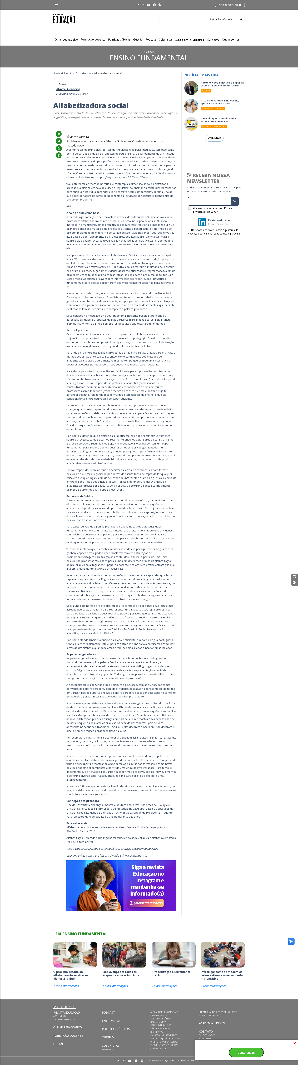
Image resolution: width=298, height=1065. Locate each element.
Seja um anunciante (64, 1019)
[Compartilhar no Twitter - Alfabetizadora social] (59, 141)
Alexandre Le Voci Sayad (164, 1012)
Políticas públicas (119, 39)
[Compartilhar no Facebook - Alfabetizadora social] (59, 148)
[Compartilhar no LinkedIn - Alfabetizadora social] (59, 134)
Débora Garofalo (160, 1028)
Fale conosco (207, 1035)
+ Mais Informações (66, 986)
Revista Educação (66, 1012)
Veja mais (214, 138)
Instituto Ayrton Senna (164, 1041)
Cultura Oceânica (160, 1018)
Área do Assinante (229, 4)
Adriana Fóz (109, 1049)
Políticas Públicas (116, 1029)
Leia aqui (246, 1052)
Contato (206, 1031)
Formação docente (93, 39)
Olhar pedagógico (66, 39)
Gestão (138, 39)
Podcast (150, 39)
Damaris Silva (158, 1021)
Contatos (213, 39)
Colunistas (166, 39)
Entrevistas (111, 1021)
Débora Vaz (156, 1031)
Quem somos (231, 39)
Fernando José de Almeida (165, 1038)
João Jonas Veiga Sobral (164, 1045)
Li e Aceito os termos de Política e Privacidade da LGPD (212, 210)
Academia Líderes (189, 40)
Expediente (205, 1038)
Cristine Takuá (158, 1015)
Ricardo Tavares (208, 1015)
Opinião (108, 1037)
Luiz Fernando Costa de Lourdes (218, 1012)
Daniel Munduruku (161, 1025)
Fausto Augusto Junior (163, 1035)
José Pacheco (158, 1048)
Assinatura (59, 1016)
